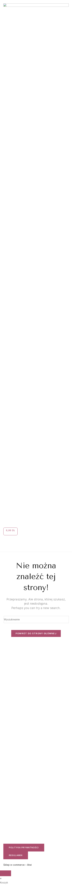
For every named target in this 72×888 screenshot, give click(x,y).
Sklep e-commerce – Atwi (17, 864)
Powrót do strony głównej (36, 633)
